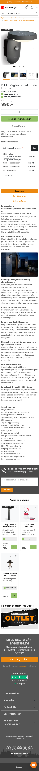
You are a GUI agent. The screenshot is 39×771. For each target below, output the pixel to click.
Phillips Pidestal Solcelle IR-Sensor (10, 526)
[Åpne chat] (33, 765)
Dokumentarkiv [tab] (19, 201)
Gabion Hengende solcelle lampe (10, 574)
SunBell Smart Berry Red (29, 526)
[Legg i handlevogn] (14, 547)
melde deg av (22, 666)
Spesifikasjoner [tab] (19, 196)
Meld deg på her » (19, 659)
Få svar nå (7, 489)
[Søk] (37, 13)
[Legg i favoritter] (15, 508)
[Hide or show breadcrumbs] (36, 20)
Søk (34, 148)
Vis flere (8, 175)
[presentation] (4, 48)
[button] (14, 66)
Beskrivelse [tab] (19, 191)
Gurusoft (19, 767)
